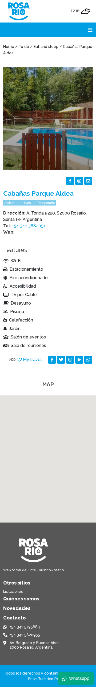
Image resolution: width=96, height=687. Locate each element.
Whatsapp (79, 678)
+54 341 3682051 (29, 225)
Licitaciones (13, 592)
